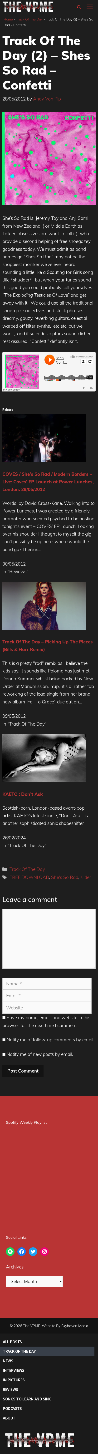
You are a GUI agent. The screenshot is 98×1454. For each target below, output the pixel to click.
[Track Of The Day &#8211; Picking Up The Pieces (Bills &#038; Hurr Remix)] (44, 628)
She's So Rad (64, 877)
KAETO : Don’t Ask (22, 794)
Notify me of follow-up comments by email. (50, 1040)
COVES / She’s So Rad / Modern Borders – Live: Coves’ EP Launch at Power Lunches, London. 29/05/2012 (48, 481)
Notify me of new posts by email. (40, 1054)
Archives (15, 1267)
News (8, 1361)
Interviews (13, 1370)
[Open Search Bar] (79, 7)
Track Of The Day (29, 19)
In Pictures (14, 1380)
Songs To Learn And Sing (27, 1399)
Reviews (10, 1389)
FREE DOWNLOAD (29, 877)
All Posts (12, 1341)
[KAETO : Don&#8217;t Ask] (44, 780)
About (9, 1418)
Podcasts (12, 1408)
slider (85, 877)
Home (8, 19)
